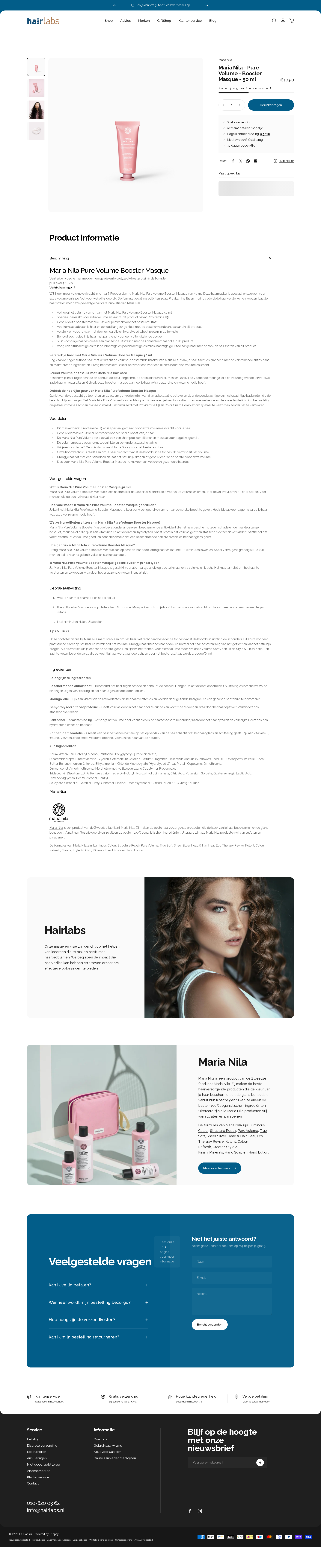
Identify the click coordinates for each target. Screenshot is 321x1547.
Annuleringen (37, 1458)
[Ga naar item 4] (36, 131)
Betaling (33, 1439)
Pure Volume (149, 845)
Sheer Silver (182, 845)
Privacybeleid (38, 1540)
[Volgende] (207, 5)
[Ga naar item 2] (36, 88)
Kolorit (249, 845)
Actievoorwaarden (107, 1452)
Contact (33, 1483)
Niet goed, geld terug (43, 1464)
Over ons (100, 1439)
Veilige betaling (255, 1396)
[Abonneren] (260, 1462)
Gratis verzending (123, 1396)
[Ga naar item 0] (36, 67)
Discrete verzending (42, 1445)
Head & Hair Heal (203, 845)
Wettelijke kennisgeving (101, 1540)
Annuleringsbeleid (144, 1540)
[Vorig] (114, 5)
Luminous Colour (104, 845)
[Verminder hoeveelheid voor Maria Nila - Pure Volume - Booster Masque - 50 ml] (223, 105)
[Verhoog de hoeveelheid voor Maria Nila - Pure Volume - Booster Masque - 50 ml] (240, 105)
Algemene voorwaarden (59, 1540)
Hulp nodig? (286, 160)
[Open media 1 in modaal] (125, 135)
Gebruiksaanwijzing (108, 1445)
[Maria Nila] (160, 812)
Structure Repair (129, 845)
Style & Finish (82, 850)
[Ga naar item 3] (36, 110)
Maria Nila (225, 60)
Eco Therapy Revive (230, 845)
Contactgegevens (123, 1540)
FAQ (163, 1247)
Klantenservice (47, 1396)
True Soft (166, 845)
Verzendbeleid (80, 1540)
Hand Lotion (134, 850)
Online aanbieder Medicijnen (115, 1458)
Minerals (98, 850)
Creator (66, 850)
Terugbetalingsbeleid (19, 1540)
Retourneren (36, 1452)
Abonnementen (38, 1471)
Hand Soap (113, 850)
